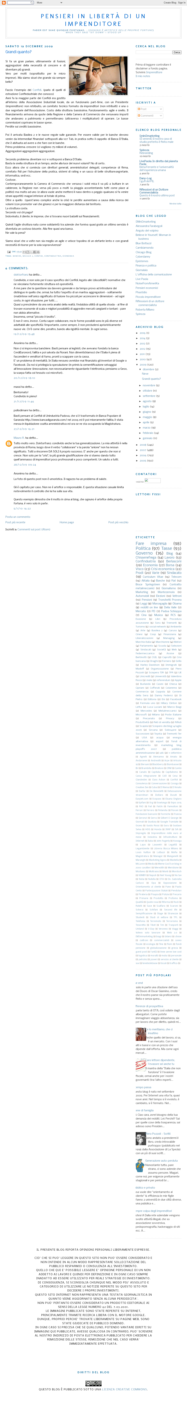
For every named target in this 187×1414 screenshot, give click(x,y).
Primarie (143, 898)
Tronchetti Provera (170, 599)
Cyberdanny (143, 256)
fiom (169, 944)
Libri (157, 619)
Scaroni (174, 906)
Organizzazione (160, 668)
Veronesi (163, 929)
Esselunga (162, 803)
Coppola (160, 691)
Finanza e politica (146, 265)
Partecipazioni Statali (156, 891)
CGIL (154, 657)
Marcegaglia (159, 603)
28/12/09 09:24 (25, 464)
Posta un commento (17, 517)
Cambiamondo (145, 247)
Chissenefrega (146, 557)
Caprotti (167, 657)
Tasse (166, 548)
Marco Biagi (174, 707)
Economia (68, 256)
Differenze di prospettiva (148, 1006)
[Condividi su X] (31, 252)
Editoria (152, 699)
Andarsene (141, 761)
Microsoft (141, 714)
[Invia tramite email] (24, 252)
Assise (170, 653)
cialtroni (144, 940)
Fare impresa (151, 543)
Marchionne (162, 642)
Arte (142, 630)
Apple (178, 680)
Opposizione (170, 883)
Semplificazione (144, 914)
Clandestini (141, 780)
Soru (158, 623)
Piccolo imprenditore (148, 297)
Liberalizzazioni (144, 638)
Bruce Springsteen (148, 584)
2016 (143, 333)
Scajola (144, 726)
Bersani (145, 764)
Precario (177, 894)
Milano (156, 714)
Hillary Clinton (169, 703)
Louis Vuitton (143, 852)
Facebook (176, 699)
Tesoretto (141, 925)
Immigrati (171, 665)
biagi (158, 937)
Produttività (142, 722)
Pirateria (143, 894)
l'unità (153, 952)
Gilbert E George (169, 818)
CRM (169, 768)
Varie (155, 573)
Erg (151, 803)
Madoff (140, 668)
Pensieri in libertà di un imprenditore (93, 20)
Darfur (142, 791)
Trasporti (173, 925)
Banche (17, 256)
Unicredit (145, 676)
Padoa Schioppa (171, 611)
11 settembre (175, 753)
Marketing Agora (158, 860)
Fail (150, 807)
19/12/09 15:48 (24, 334)
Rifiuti (178, 722)
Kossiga (177, 841)
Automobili (142, 596)
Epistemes (142, 261)
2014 (143, 338)
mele (149, 680)
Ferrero (150, 810)
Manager (158, 856)
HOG (147, 829)
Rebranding (146, 153)
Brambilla (146, 768)
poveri (153, 960)
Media (151, 864)
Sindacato (174, 573)
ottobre (148, 390)
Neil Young (165, 875)
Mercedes (146, 711)
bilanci (168, 937)
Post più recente (15, 522)
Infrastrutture (170, 837)
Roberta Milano (145, 309)
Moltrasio (154, 872)
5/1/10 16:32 (22, 508)
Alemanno (158, 757)
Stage (160, 914)
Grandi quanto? (151, 379)
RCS (173, 615)
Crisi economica (163, 569)
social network (157, 626)
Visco (140, 569)
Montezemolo (166, 592)
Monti (165, 872)
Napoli (152, 875)
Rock (176, 902)
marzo (147, 427)
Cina (143, 615)
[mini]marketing (150, 136)
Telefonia (140, 921)
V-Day (151, 929)
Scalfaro (161, 906)
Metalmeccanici (168, 711)
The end (138, 983)
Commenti (146, 115)
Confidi (37, 90)
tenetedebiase (149, 963)
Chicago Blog (144, 252)
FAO (141, 807)
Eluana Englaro (173, 799)
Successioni (142, 733)
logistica (142, 956)
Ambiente (176, 626)
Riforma (166, 902)
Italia (150, 841)
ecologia (150, 944)
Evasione (141, 619)
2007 (143, 450)
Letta (139, 707)
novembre (149, 385)
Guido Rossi (152, 826)
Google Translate (169, 822)
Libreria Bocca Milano (166, 849)
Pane (168, 887)
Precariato (149, 718)
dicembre (149, 369)
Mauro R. (19, 438)
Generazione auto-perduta (161, 1160)
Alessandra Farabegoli (149, 226)
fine (161, 944)
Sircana (153, 730)
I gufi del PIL (147, 181)
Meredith (159, 868)
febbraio (148, 433)
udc (162, 753)
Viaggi (175, 929)
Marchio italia (143, 642)
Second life (170, 910)
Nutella (152, 879)
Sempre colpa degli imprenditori (152, 1211)
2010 (143, 359)
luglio (146, 406)
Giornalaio (142, 270)
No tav (178, 875)
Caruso (173, 630)
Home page (67, 522)
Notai (141, 879)
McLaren (140, 864)
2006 (143, 455)
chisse (178, 937)
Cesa (175, 776)
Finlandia (162, 810)
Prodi (139, 573)
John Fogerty (163, 841)
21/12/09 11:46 (24, 401)
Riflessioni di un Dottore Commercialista (154, 191)
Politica (143, 548)
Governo (144, 553)
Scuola (162, 646)
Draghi (154, 661)
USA (144, 737)
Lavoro (169, 557)
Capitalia (156, 772)
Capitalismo (172, 772)
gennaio (148, 438)
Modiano (140, 872)
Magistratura (142, 856)
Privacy (170, 718)
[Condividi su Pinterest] (38, 252)
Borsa (170, 565)
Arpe (166, 761)
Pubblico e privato (144, 1187)
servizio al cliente (170, 960)
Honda (157, 829)
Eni (163, 699)
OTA (161, 879)
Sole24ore (170, 730)
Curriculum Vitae (153, 577)
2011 (143, 354)
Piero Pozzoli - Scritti (158, 1133)
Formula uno (147, 703)
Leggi (143, 603)
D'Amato (177, 787)
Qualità (139, 902)
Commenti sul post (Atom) (34, 529)
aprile (146, 422)
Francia (178, 814)
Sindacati (145, 649)
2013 (143, 343)
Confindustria (52, 256)
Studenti (140, 917)
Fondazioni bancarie (146, 814)
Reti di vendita (162, 722)
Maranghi (141, 860)
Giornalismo (169, 588)
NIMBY (142, 875)
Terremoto (155, 921)
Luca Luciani (154, 707)
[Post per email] (8, 252)
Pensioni (147, 599)
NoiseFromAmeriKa (147, 283)
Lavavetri (157, 845)
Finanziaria (170, 634)
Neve (145, 373)
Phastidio (141, 292)
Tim (162, 925)
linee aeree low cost (171, 952)
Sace (149, 906)
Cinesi (139, 634)
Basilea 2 (28, 256)
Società (161, 649)
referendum (163, 680)
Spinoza (144, 150)
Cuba (154, 787)
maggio (148, 417)
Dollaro (159, 795)
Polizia (165, 894)
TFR (171, 672)
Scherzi (139, 910)
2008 (143, 444)
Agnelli (143, 757)
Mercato (141, 611)
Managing (169, 638)
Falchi (160, 807)
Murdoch (177, 872)
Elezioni (160, 596)
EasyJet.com (142, 799)
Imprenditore (154, 72)
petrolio (143, 960)
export (159, 741)
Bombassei (173, 764)
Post (143, 109)
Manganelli (172, 856)
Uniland (140, 929)
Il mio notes (143, 76)
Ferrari (139, 810)
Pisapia (155, 894)
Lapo (143, 845)
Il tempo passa (142, 1087)
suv (137, 963)
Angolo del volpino (147, 230)
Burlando (145, 684)
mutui (164, 956)
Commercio (142, 691)
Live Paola (142, 279)
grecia (174, 948)
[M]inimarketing (144, 937)
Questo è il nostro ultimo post (157, 195)
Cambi (178, 768)
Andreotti (156, 761)
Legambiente (142, 849)
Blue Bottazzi (143, 243)
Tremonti (172, 623)
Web (174, 649)
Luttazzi (161, 852)
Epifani (142, 803)
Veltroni (177, 596)
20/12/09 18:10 (24, 378)
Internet (140, 841)
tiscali (164, 963)
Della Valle (170, 607)
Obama (177, 603)
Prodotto (158, 898)
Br (137, 768)
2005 (143, 460)
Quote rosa (152, 902)
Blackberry (158, 764)
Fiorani (174, 810)
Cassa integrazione (146, 776)
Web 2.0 (172, 933)
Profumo (173, 898)
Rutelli (139, 906)
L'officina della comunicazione (154, 274)
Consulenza (142, 784)
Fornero (166, 661)
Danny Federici (164, 695)
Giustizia (152, 822)
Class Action (158, 780)
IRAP (168, 829)
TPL (176, 917)
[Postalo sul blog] (28, 252)
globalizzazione (158, 948)
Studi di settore (159, 917)
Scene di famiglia (143, 1110)
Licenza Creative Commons (124, 1389)
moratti (154, 956)
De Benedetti (156, 791)
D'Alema (164, 787)
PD (153, 611)
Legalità (173, 845)
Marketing (142, 592)
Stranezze (173, 914)
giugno (147, 412)
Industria (152, 837)
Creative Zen (142, 787)
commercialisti (161, 940)
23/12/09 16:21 (24, 429)
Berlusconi (174, 561)
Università (160, 676)
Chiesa (173, 684)
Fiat (173, 580)
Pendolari (176, 891)
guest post (141, 952)
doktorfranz (21, 274)
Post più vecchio (118, 522)
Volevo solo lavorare (148, 933)
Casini (160, 684)
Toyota (158, 733)
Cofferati (155, 688)
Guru (166, 826)
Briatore (159, 768)
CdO (164, 776)
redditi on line (149, 607)
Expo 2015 (176, 803)
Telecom (176, 577)
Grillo (179, 661)
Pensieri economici (147, 288)
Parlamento (146, 646)
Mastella (174, 860)
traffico (174, 963)
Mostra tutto (175, 204)
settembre (149, 396)
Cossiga (175, 784)
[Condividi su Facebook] (35, 252)
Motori (178, 642)
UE (180, 672)
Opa (153, 883)
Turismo (140, 626)
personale (176, 956)
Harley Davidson (150, 665)
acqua (159, 737)
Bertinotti (141, 657)
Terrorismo (172, 921)
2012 (143, 348)
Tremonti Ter (174, 733)
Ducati (173, 795)
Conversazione (159, 784)
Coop (153, 634)
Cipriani (140, 688)
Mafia (174, 852)
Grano (139, 826)
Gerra (154, 818)
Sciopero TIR (156, 672)
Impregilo (141, 833)
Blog (169, 553)
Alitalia (146, 580)
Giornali (140, 822)
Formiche (165, 814)
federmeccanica (145, 653)
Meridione (173, 868)
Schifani (154, 910)
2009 (143, 364)
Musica (158, 615)
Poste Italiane (173, 714)
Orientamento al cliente (148, 887)
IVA (176, 829)
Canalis (143, 772)
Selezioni (176, 646)
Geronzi (143, 818)
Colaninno (171, 688)
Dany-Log (146, 178)
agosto (147, 401)
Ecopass (156, 799)
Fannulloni (172, 807)
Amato (173, 757)
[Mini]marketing (146, 221)
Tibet (153, 925)
